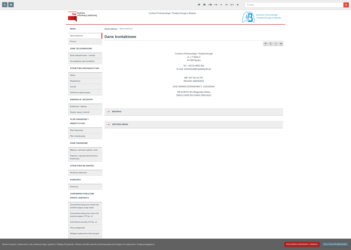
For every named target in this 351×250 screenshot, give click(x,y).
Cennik (73, 87)
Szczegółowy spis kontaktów (82, 61)
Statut (72, 75)
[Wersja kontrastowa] (237, 4)
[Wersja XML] (276, 44)
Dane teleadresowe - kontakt (82, 55)
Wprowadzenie (76, 36)
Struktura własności (78, 172)
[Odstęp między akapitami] (199, 4)
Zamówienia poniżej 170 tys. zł (83, 222)
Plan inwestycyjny (77, 136)
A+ (226, 5)
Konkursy (74, 186)
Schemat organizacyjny (80, 92)
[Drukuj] (281, 44)
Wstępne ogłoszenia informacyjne (84, 233)
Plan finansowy (76, 130)
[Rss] (4, 4)
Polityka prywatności (335, 244)
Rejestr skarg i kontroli (79, 112)
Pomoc (73, 41)
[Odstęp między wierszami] (204, 4)
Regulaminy (75, 81)
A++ (232, 5)
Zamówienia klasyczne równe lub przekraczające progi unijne (84, 206)
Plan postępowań (77, 228)
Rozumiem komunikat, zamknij (302, 244)
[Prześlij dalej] (266, 44)
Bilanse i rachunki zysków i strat (83, 150)
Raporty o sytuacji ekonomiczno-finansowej (84, 157)
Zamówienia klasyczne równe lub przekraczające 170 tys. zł (84, 214)
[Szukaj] (346, 4)
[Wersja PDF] (271, 44)
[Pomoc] (11, 4)
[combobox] (294, 4)
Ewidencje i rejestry (78, 106)
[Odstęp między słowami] (210, 4)
